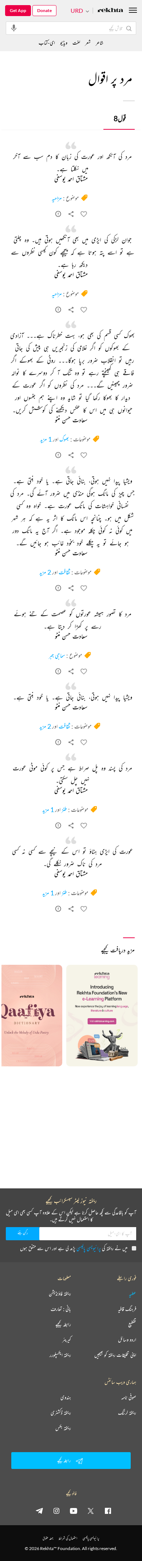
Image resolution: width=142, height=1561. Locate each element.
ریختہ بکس (63, 1428)
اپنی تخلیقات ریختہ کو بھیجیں (115, 1355)
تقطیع (132, 1324)
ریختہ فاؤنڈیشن (60, 1294)
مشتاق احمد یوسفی (71, 179)
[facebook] (108, 1510)
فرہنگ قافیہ (127, 1309)
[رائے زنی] (58, 215)
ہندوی (65, 1397)
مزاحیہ (57, 198)
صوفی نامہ (128, 1397)
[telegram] (39, 1510)
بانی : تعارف (61, 1309)
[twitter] (90, 1510)
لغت (76, 42)
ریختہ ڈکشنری (61, 1413)
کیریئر (66, 1340)
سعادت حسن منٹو (71, 420)
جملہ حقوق (48, 1538)
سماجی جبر (57, 655)
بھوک (64, 439)
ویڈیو (63, 42)
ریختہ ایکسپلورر (60, 1355)
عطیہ (132, 1294)
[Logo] (110, 11)
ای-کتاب (47, 42)
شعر (88, 42)
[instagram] (56, 1510)
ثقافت (64, 572)
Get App (18, 10)
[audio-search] (14, 28)
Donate (44, 10)
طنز (64, 810)
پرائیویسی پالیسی (88, 1248)
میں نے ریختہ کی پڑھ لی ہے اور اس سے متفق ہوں (73, 1248)
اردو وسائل (127, 1340)
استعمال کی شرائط (68, 1538)
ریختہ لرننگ (127, 1413)
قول (120, 118)
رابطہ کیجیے (63, 1324)
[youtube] (73, 1510)
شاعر (99, 42)
